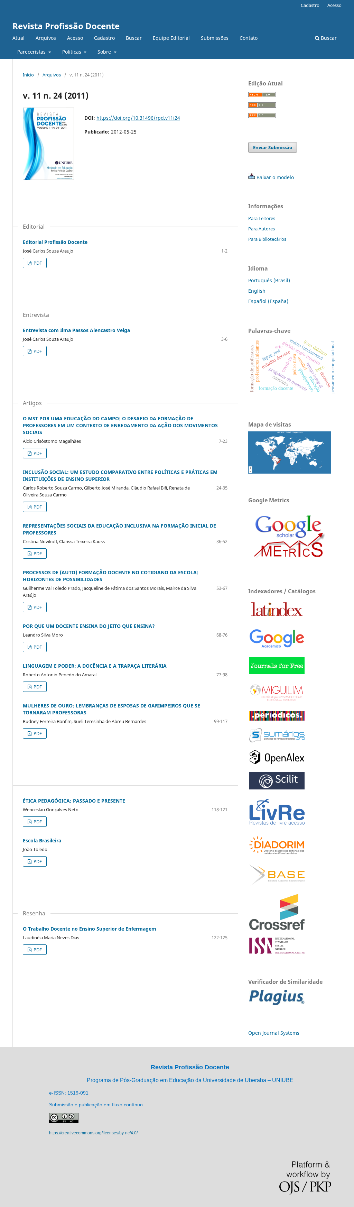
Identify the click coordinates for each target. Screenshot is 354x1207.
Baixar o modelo (275, 177)
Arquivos (46, 38)
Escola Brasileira (42, 840)
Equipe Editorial (171, 38)
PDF (37, 263)
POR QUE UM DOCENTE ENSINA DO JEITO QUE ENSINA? (89, 626)
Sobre (104, 51)
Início (28, 75)
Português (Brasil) (269, 280)
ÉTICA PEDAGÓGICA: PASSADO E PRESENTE (74, 800)
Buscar (134, 38)
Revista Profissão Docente (66, 25)
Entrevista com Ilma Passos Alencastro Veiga (76, 330)
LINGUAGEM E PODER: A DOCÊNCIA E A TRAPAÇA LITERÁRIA (95, 665)
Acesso (75, 38)
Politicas (72, 51)
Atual (18, 38)
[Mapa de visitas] (289, 471)
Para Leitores (261, 218)
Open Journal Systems (273, 1033)
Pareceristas (32, 51)
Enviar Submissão (272, 147)
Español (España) (268, 301)
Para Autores (261, 229)
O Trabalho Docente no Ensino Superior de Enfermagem (89, 928)
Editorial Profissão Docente (55, 242)
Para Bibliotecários (267, 239)
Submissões (215, 38)
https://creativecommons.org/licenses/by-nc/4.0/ (93, 1133)
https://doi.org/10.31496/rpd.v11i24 (138, 118)
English (257, 290)
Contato (249, 38)
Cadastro (104, 38)
